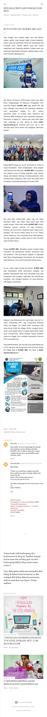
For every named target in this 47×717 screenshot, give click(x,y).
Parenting (15, 15)
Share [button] (5, 429)
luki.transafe (15, 463)
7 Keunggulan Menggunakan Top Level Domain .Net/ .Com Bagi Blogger (22, 640)
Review (13, 432)
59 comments (13, 647)
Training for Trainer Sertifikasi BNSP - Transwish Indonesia (25, 503)
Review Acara (20, 432)
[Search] (42, 3)
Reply (12, 459)
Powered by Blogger (25, 702)
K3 (9, 432)
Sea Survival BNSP (17, 510)
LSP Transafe (15, 500)
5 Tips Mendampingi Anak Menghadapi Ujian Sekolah (21, 682)
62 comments (13, 688)
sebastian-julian (29, 706)
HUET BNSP (15, 512)
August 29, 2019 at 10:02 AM (27, 443)
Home (6, 15)
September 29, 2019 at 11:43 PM (31, 463)
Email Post (12, 429)
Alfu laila (13, 443)
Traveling (26, 15)
